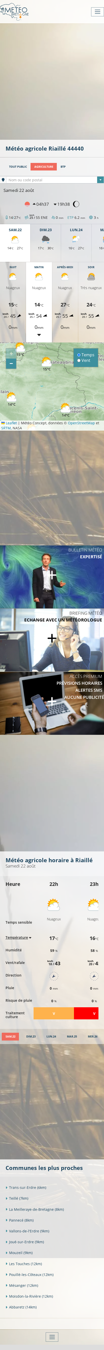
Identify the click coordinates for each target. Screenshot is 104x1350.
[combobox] (55, 179)
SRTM (6, 428)
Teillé (18, 1198)
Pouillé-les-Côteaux (31, 1274)
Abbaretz (23, 1307)
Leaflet (11, 423)
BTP (63, 166)
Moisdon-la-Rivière (31, 1296)
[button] (20, 349)
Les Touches (25, 1263)
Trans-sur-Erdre (27, 1187)
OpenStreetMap (81, 423)
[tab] (10, 1037)
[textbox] (55, 180)
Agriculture (43, 166)
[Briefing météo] (52, 640)
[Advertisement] (52, 81)
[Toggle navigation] (97, 11)
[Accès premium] (52, 703)
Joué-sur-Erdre (26, 1241)
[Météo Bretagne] (14, 12)
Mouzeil (21, 1252)
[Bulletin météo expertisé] (52, 576)
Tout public (18, 166)
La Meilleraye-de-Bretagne (36, 1209)
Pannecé (21, 1220)
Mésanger (23, 1285)
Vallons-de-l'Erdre (29, 1231)
